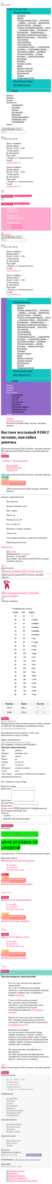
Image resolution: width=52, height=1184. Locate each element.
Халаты (20, 75)
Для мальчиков (24, 42)
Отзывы (9, 100)
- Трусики (31, 23)
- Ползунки (41, 37)
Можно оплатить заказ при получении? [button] (26, 1017)
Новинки (21, 15)
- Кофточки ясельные (33, 36)
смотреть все (7, 547)
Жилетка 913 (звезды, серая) (14, 958)
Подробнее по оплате (18, 1025)
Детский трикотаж (21, 12)
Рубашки (21, 61)
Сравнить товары (22, 204)
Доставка (16, 107)
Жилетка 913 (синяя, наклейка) (15, 921)
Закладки (10, 1129)
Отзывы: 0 (6, 461)
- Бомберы (40, 51)
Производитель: (13, 1140)
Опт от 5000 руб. (8, 721)
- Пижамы (36, 25)
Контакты (16, 114)
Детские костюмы (25, 54)
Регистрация (11, 209)
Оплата (15, 110)
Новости (9, 95)
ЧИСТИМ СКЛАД (22, 85)
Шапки (20, 18)
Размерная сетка (19, 119)
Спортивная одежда (26, 47)
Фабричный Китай (25, 78)
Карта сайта (11, 1143)
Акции (15, 91)
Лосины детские (24, 71)
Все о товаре (12, 465)
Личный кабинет (13, 223)
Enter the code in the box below (16, 818)
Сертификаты (18, 122)
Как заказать (17, 112)
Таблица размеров (10, 596)
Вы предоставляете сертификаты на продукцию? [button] (24, 1050)
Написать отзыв (20, 461)
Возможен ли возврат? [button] (18, 1030)
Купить (5, 456)
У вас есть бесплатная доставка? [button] (23, 1000)
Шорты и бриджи (25, 68)
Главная (10, 418)
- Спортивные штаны (36, 49)
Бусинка (26, 554)
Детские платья (24, 63)
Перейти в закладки (23, 196)
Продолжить (7, 196)
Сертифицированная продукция (15, 742)
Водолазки (22, 59)
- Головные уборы (26, 30)
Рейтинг (5, 813)
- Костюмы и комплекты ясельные (32, 33)
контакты (20, 995)
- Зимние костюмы (35, 56)
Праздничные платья (22, 81)
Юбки (20, 66)
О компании (17, 105)
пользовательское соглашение (26, 1159)
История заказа (13, 1126)
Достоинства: (7, 803)
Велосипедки (23, 73)
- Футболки (43, 20)
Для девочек (22, 39)
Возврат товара (13, 1131)
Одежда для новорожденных (30, 27)
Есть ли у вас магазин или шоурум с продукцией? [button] (24, 984)
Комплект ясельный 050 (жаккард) (16, 884)
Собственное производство (13, 728)
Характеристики (13, 468)
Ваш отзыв (6, 800)
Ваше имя (5, 789)
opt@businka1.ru (13, 163)
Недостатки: (6, 806)
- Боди (47, 27)
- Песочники (41, 30)
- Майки (21, 23)
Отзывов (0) (11, 470)
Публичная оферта (20, 117)
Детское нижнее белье (27, 20)
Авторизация (11, 211)
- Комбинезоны (36, 32)
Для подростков (24, 44)
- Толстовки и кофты (33, 50)
